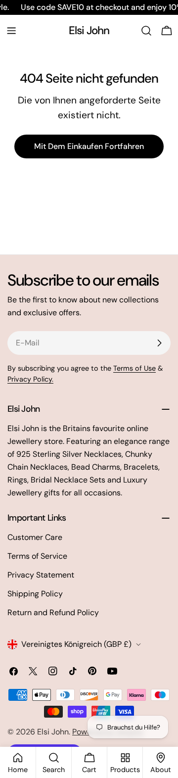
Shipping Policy (35, 593)
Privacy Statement (40, 575)
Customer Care (34, 537)
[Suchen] (146, 31)
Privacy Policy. (30, 379)
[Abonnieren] (159, 343)
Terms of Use (134, 368)
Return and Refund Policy (53, 612)
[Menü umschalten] (11, 31)
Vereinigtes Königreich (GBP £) (76, 644)
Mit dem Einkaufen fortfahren (89, 146)
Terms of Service (37, 556)
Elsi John (89, 30)
